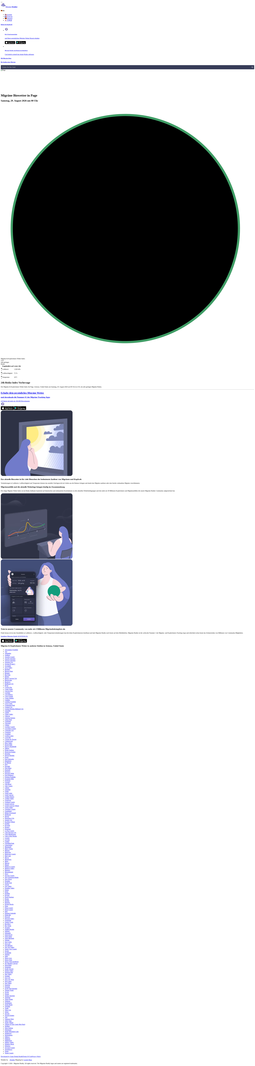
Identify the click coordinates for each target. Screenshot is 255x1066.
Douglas (7, 754)
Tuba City (8, 1010)
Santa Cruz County (11, 949)
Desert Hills (8, 745)
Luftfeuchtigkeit (7, 373)
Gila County (9, 786)
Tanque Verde (9, 990)
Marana (7, 850)
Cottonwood (9, 741)
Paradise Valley (9, 888)
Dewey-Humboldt (10, 746)
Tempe (7, 994)
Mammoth (8, 847)
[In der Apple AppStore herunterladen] (10, 43)
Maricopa (8, 852)
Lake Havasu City (10, 832)
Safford (7, 931)
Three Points (9, 999)
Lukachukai (8, 845)
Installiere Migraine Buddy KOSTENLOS (14, 636)
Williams (7, 1039)
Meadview (8, 859)
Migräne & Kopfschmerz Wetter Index (13, 359)
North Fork (8, 883)
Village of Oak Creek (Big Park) (15, 1024)
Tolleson (7, 1001)
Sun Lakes (8, 981)
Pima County (9, 908)
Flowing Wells (9, 773)
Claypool (8, 723)
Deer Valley (8, 743)
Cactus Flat (8, 687)
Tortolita (7, 1006)
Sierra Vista (8, 960)
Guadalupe (8, 811)
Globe (7, 791)
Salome (7, 940)
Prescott (7, 917)
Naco (6, 874)
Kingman (8, 829)
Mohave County (10, 867)
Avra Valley (8, 668)
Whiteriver (8, 1033)
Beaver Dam (9, 671)
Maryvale (8, 856)
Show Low (8, 958)
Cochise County (10, 727)
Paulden (7, 893)
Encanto (7, 766)
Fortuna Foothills (10, 777)
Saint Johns (8, 936)
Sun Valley (8, 983)
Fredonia (7, 780)
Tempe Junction (10, 996)
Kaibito (7, 823)
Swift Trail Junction (11, 988)
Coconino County (10, 728)
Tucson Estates (9, 1015)
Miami (7, 865)
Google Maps (27, 1060)
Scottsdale (8, 953)
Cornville (8, 737)
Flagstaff (7, 770)
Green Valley (9, 807)
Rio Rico (7, 924)
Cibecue (7, 716)
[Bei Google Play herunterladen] (21, 43)
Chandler (8, 711)
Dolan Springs (9, 750)
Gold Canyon (9, 795)
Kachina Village (10, 822)
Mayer (7, 858)
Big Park (7, 675)
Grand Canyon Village (12, 806)
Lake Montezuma (10, 834)
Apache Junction (10, 659)
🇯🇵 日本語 (8, 20)
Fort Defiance (9, 775)
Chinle (7, 712)
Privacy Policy (36, 1056)
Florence (7, 772)
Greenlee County (10, 809)
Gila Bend (8, 784)
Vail (6, 1017)
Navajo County (9, 875)
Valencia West (9, 1019)
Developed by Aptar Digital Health (12, 1056)
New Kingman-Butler (12, 877)
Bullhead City (9, 684)
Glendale (7, 789)
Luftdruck (5, 369)
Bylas (6, 685)
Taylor (7, 992)
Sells (6, 956)
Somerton (8, 967)
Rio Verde (8, 926)
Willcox (7, 1037)
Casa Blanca (9, 694)
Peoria (7, 899)
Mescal (7, 863)
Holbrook (8, 815)
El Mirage (8, 763)
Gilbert (7, 788)
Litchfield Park (9, 843)
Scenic (7, 951)
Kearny (7, 827)
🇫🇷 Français (8, 16)
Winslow (7, 1046)
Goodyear (8, 800)
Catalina (7, 700)
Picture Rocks (9, 904)
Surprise (7, 987)
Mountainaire (9, 872)
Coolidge (8, 734)
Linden (7, 841)
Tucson (7, 1014)
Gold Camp (8, 793)
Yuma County (9, 1053)
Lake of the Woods (11, 836)
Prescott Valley (9, 919)
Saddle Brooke (9, 929)
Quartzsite (8, 920)
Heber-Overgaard (10, 813)
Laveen (7, 838)
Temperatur (5, 377)
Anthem (7, 655)
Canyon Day (9, 691)
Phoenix (7, 902)
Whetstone (8, 1030)
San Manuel (8, 945)
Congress (8, 732)
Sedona (7, 954)
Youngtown (8, 1049)
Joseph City (8, 820)
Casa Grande (9, 696)
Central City (8, 707)
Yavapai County (10, 1048)
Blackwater (8, 680)
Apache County (10, 657)
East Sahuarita (9, 759)
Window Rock (9, 1044)
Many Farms (9, 849)
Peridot (7, 901)
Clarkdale (8, 721)
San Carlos (8, 942)
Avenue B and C (10, 664)
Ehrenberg (8, 761)
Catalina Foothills (10, 702)
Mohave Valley (9, 868)
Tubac (7, 1012)
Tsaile (6, 1008)
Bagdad (7, 669)
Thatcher (7, 997)
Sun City (7, 978)
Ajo (6, 651)
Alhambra (8, 653)
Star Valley (8, 974)
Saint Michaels (9, 938)
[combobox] (2, 67)
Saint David (8, 935)
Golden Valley (9, 798)
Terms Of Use (27, 1056)
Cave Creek (8, 703)
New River (8, 879)
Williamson (8, 1040)
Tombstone (8, 1003)
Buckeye (7, 682)
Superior (7, 985)
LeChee (7, 840)
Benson (7, 673)
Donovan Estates (10, 752)
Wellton (7, 1026)
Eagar (6, 757)
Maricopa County (10, 854)
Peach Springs (9, 897)
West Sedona (9, 1028)
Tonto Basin (8, 1005)
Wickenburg (8, 1035)
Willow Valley (9, 1042)
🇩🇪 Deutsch (8, 18)
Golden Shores (9, 797)
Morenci (7, 870)
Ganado (7, 782)
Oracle (7, 884)
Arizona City (9, 662)
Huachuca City (9, 818)
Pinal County (9, 910)
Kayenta (7, 825)
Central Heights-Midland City (14, 709)
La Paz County (9, 831)
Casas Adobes (9, 698)
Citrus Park (8, 720)
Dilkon (7, 748)
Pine (6, 911)
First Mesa (8, 768)
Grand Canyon (9, 804)
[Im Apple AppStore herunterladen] (7, 409)
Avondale (8, 666)
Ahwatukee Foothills (11, 650)
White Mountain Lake (12, 1031)
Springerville (9, 972)
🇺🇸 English (8, 15)
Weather (12, 1060)
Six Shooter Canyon (11, 963)
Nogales (7, 881)
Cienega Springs (10, 718)
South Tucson (9, 969)
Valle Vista (8, 1021)
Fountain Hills (9, 779)
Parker (7, 890)
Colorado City (9, 730)
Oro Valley (8, 886)
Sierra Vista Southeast (12, 962)
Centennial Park (10, 705)
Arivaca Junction (10, 660)
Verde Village (9, 1022)
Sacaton (7, 927)
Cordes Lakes (9, 736)
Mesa (6, 861)
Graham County (10, 802)
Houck (7, 816)
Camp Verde (9, 689)
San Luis (7, 944)
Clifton (7, 725)
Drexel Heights (9, 755)
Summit (7, 976)
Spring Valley (9, 970)
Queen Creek (9, 922)
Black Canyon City (11, 678)
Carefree (7, 693)
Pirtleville (8, 915)
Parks (6, 892)
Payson (7, 895)
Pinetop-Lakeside (10, 913)
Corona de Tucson (10, 739)
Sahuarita (8, 933)
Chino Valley (9, 714)
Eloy (6, 764)
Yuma (6, 1051)
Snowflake (8, 965)
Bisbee (7, 677)
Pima (6, 906)
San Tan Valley (9, 947)
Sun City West (9, 979)
